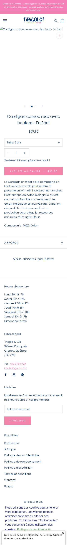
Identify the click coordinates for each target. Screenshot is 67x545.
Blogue (8, 486)
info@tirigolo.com (15, 368)
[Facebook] (5, 374)
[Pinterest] (22, 374)
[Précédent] (25, 106)
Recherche (11, 443)
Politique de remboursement (22, 461)
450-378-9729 (18, 363)
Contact (9, 479)
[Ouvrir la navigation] (5, 20)
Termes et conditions (17, 473)
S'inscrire (17, 420)
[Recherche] (56, 20)
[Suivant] (42, 106)
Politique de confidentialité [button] (34, 529)
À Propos (10, 449)
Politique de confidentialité (21, 455)
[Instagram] (14, 374)
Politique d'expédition (18, 467)
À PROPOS (11, 242)
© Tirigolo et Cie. (33, 501)
